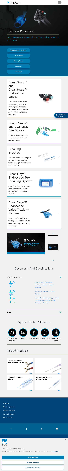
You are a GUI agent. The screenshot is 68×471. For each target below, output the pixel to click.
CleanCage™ (18, 72)
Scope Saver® (18, 56)
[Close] (65, 439)
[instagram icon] (26, 429)
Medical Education (9, 410)
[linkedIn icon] (42, 429)
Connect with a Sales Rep (62, 115)
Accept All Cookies (33, 457)
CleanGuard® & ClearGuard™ (18, 50)
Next (53, 260)
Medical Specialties (9, 407)
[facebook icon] (11, 429)
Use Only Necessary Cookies (32, 467)
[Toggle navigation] (59, 2)
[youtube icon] (57, 429)
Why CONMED (8, 418)
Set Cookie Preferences (33, 462)
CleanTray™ (18, 66)
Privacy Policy (55, 451)
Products (6, 403)
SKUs (9, 312)
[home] (13, 2)
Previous (53, 233)
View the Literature (14, 277)
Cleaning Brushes (18, 61)
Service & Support (9, 414)
